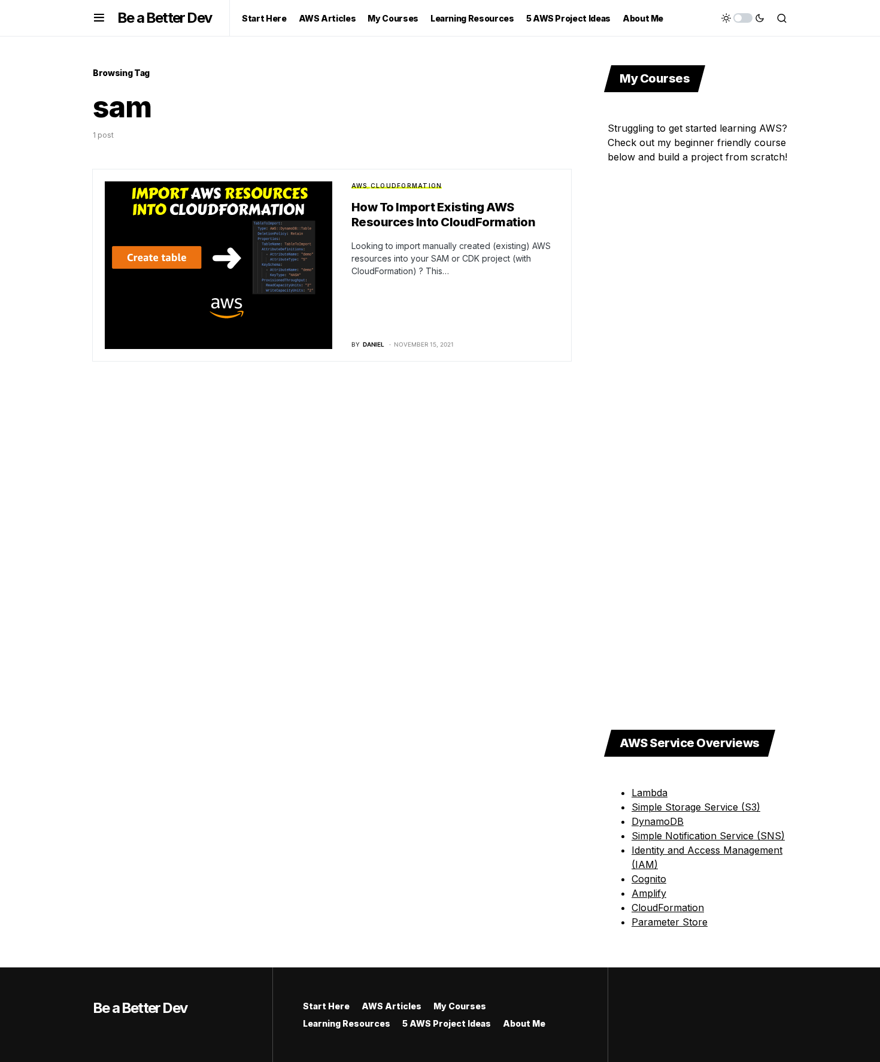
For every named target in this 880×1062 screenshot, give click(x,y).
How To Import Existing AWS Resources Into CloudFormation (443, 214)
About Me (524, 1023)
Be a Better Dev (164, 17)
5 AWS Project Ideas (446, 1023)
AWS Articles (391, 1006)
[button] (99, 18)
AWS (359, 185)
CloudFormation (406, 185)
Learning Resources (346, 1023)
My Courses (459, 1006)
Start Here (326, 1006)
